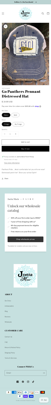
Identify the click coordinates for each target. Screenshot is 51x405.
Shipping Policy (10, 353)
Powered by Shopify (30, 400)
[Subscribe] (43, 373)
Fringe (6, 124)
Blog (6, 311)
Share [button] (6, 178)
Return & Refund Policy (12, 347)
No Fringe (18, 124)
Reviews (7, 317)
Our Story (8, 301)
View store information (12, 163)
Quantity (4, 129)
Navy (6, 115)
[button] (3, 13)
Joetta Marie (23, 400)
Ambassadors (9, 306)
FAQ (6, 342)
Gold (15, 115)
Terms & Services (11, 358)
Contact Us (8, 337)
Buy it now (25, 149)
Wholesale (8, 322)
